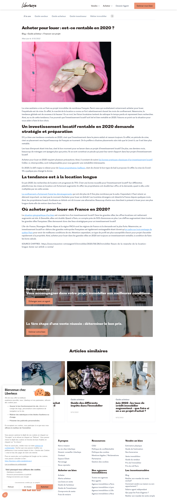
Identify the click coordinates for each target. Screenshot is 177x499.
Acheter (61, 475)
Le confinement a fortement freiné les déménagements (47, 194)
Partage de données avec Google (18, 477)
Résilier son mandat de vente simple (140, 496)
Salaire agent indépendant (136, 489)
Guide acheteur (59, 16)
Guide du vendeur (132, 460)
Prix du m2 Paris (132, 466)
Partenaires (96, 459)
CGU (94, 446)
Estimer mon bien (145, 6)
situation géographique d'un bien (39, 215)
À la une (27, 16)
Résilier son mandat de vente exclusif (137, 479)
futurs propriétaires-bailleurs (72, 168)
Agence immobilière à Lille (103, 490)
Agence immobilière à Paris (103, 484)
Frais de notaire (64, 494)
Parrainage (62, 462)
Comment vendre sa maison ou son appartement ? (139, 485)
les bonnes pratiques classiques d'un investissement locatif (125, 159)
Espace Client (63, 459)
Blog (127, 475)
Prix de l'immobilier (133, 463)
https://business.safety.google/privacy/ (18, 461)
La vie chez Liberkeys (66, 449)
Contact (61, 455)
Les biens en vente (65, 482)
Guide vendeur (41, 16)
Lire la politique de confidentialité (15, 464)
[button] (5, 495)
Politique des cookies (100, 452)
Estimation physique (133, 446)
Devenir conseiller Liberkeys (69, 452)
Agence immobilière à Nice (103, 494)
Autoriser (44, 487)
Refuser (11, 487)
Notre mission (64, 446)
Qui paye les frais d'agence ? (137, 493)
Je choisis (27, 487)
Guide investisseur (78, 16)
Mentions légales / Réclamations (105, 455)
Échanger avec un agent (39, 301)
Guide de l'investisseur (67, 488)
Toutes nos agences (100, 478)
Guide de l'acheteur (66, 485)
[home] (29, 5)
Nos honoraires (131, 452)
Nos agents (96, 481)
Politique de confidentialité (103, 449)
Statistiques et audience (14, 472)
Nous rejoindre (64, 465)
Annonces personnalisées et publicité (19, 474)
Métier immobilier (98, 16)
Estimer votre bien (37, 332)
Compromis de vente (66, 491)
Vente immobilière (132, 456)
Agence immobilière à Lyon (103, 487)
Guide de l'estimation (134, 449)
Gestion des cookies (100, 462)
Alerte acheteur (64, 478)
